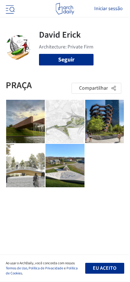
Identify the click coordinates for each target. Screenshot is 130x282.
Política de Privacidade (46, 268)
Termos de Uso (16, 268)
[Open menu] (9, 9)
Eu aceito (104, 268)
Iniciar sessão (108, 8)
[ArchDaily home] (65, 8)
